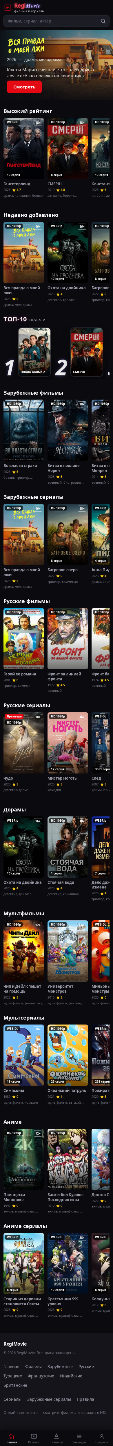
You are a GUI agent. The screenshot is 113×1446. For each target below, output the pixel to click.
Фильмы (33, 1366)
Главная (11, 1366)
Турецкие (12, 1376)
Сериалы (12, 1399)
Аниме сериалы (25, 1225)
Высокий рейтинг (27, 110)
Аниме (12, 1121)
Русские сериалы (26, 705)
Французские (41, 1376)
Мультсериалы (23, 1017)
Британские (15, 1385)
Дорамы (14, 809)
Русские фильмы (26, 600)
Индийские (71, 1376)
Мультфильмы (23, 913)
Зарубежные (60, 1366)
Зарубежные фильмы (33, 392)
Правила (85, 1399)
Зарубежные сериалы (33, 496)
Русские (86, 1366)
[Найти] (103, 21)
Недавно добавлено (30, 214)
